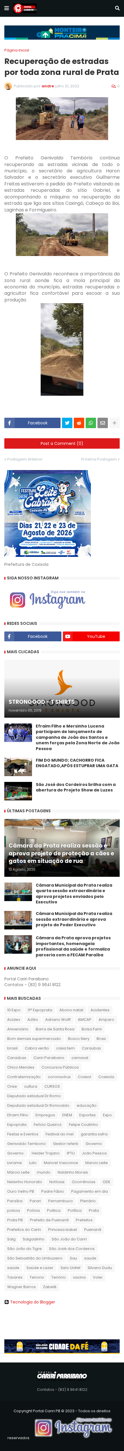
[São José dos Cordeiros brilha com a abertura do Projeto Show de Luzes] (18, 791)
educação (87, 1105)
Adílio (32, 1019)
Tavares (14, 1277)
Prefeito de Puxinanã (49, 1220)
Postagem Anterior (25, 459)
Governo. (16, 1153)
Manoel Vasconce (61, 1162)
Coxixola (106, 1077)
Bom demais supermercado (34, 1038)
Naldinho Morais (73, 1172)
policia (13, 1210)
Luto (33, 1162)
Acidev (13, 1019)
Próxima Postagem (99, 459)
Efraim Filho (17, 1115)
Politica (54, 1210)
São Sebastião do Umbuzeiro (35, 1258)
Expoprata (17, 1124)
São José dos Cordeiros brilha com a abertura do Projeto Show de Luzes (76, 787)
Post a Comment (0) (62, 443)
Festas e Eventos (22, 1134)
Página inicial (16, 50)
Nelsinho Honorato (24, 1182)
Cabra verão (37, 1048)
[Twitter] (67, 423)
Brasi (101, 1038)
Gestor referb (65, 1143)
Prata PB (15, 1220)
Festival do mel (60, 1134)
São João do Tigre (24, 1248)
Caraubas (91, 1048)
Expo (107, 1115)
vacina (79, 1277)
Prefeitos (84, 1220)
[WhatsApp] (91, 423)
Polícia (33, 1210)
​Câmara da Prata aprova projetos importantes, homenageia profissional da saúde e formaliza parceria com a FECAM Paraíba (73, 946)
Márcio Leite (18, 1172)
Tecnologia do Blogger (32, 1302)
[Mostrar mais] (114, 423)
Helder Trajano (46, 1153)
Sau (73, 1258)
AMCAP (84, 1019)
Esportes (87, 1115)
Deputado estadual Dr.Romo (34, 1096)
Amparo (106, 1019)
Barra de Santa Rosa (55, 1029)
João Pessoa (94, 1153)
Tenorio (37, 1277)
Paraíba (14, 1201)
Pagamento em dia (89, 1191)
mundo (43, 1172)
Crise (12, 1086)
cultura (30, 1086)
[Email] (102, 423)
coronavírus (59, 1077)
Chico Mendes (20, 1067)
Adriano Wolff (58, 1019)
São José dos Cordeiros (72, 1248)
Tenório (58, 1277)
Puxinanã (92, 1229)
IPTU (71, 1153)
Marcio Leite (96, 1162)
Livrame (14, 1162)
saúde (13, 1267)
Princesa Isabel (62, 1229)
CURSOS (52, 1086)
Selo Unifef (70, 1267)
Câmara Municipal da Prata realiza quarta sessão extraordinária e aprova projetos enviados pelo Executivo (74, 894)
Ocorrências (83, 1182)
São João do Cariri (69, 1239)
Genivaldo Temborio (26, 1143)
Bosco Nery (78, 1038)
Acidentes (100, 1010)
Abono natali (71, 1010)
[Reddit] (79, 423)
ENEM (67, 1115)
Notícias (57, 1182)
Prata (94, 1210)
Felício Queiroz (48, 1124)
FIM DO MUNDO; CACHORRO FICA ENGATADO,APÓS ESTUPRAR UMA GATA (77, 763)
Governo (94, 1143)
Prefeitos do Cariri (24, 1229)
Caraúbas (16, 1057)
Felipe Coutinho (83, 1124)
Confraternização (24, 1077)
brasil (12, 1048)
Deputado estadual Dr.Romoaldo (38, 1105)
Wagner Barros (21, 1287)
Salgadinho (33, 1239)
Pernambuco (60, 1201)
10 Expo (13, 1010)
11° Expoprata (40, 1010)
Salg (11, 1239)
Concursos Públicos (60, 1067)
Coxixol (84, 1077)
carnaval (80, 1057)
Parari (35, 1201)
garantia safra (94, 1134)
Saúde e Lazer (40, 1267)
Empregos (45, 1115)
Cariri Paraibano (48, 1057)
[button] (6, 8)
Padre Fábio (52, 1191)
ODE (106, 1182)
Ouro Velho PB (20, 1191)
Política (75, 1210)
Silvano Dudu (100, 1267)
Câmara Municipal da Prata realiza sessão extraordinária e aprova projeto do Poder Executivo (74, 919)
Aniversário (18, 1029)
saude (90, 1258)
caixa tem (65, 1048)
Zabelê (50, 1287)
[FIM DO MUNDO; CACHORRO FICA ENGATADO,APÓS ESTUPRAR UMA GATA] (18, 767)
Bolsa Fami (92, 1029)
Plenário (88, 1201)
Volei (97, 1277)
